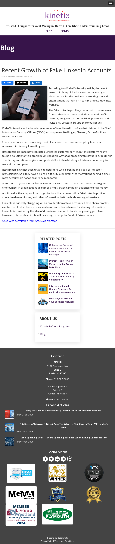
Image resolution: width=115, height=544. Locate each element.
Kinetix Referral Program (54, 326)
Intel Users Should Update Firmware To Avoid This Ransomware (62, 289)
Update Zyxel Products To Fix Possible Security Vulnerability (62, 276)
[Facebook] (45, 459)
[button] (111, 3)
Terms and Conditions (64, 541)
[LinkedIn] (57, 459)
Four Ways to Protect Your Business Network (61, 300)
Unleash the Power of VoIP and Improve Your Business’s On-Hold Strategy (61, 249)
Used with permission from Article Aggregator (29, 221)
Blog (43, 334)
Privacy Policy (47, 541)
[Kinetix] (57, 14)
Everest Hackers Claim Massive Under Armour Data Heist (61, 263)
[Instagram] (63, 459)
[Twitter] (51, 459)
